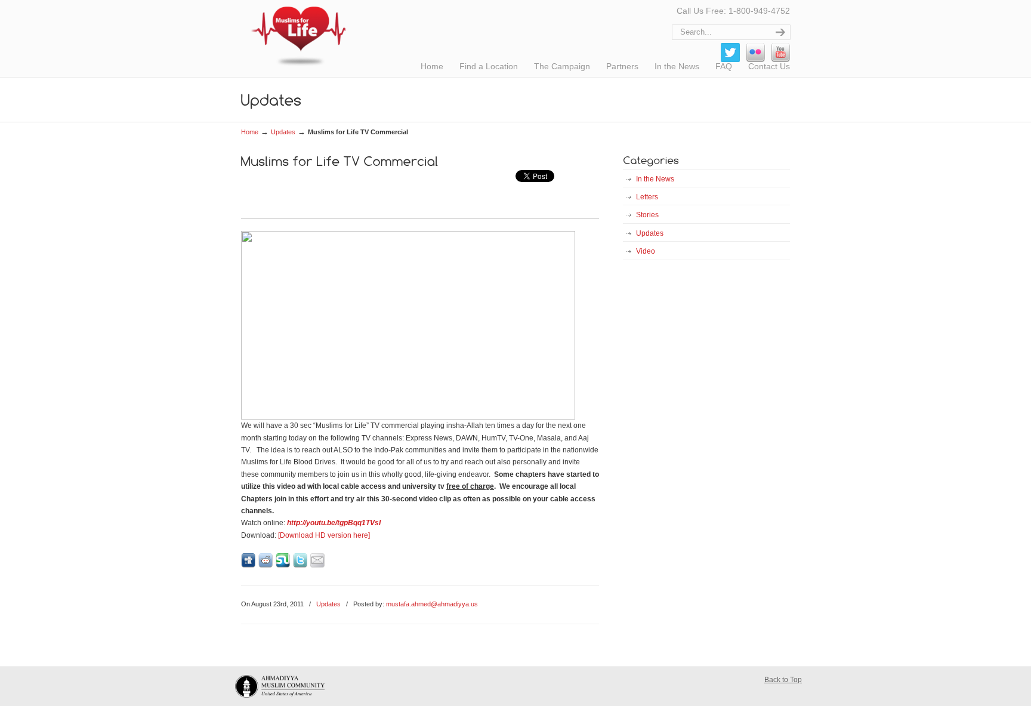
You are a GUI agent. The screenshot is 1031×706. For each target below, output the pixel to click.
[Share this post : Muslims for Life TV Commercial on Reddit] (265, 565)
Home (249, 131)
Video (645, 251)
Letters (647, 197)
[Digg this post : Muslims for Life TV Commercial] (248, 565)
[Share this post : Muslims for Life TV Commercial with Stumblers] (283, 565)
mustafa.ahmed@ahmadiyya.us (432, 604)
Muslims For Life (293, 36)
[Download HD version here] (324, 535)
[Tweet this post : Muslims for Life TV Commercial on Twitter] (300, 565)
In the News (655, 179)
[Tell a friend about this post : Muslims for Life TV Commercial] (317, 565)
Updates (283, 131)
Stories (647, 215)
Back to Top (783, 680)
